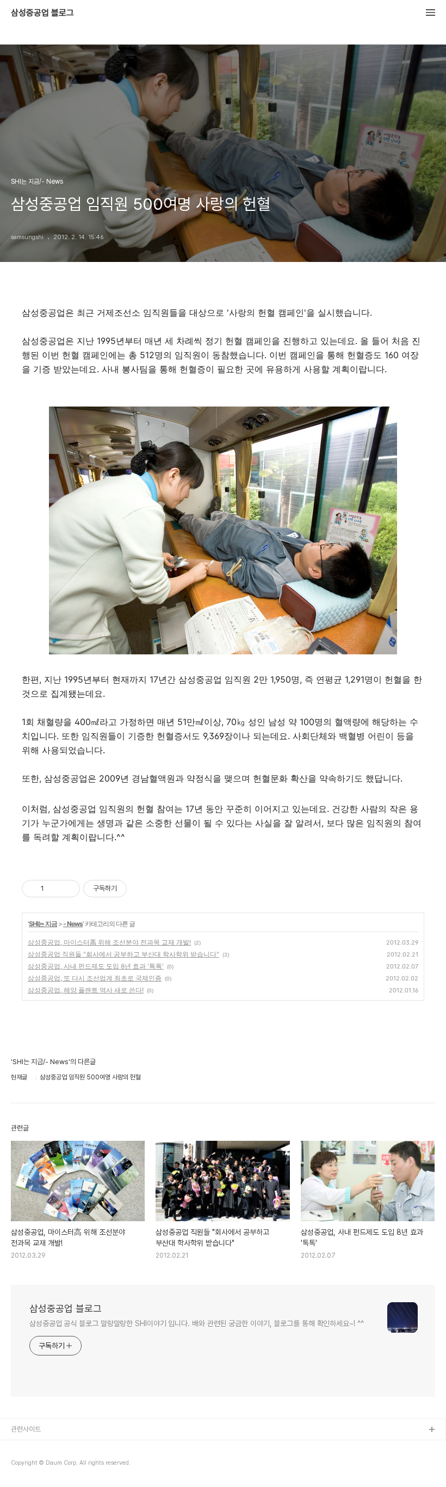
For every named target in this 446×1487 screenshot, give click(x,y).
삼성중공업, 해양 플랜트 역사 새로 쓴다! (86, 990)
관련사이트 (26, 1429)
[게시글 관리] (68, 888)
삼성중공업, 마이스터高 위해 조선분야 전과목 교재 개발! (109, 942)
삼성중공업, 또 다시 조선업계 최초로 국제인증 (95, 978)
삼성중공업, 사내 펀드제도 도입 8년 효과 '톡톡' (96, 966)
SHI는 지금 (43, 924)
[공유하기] (54, 888)
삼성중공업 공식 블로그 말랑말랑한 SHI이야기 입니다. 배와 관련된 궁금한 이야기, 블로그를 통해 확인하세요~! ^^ (196, 1323)
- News (73, 924)
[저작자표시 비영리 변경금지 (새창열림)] (141, 888)
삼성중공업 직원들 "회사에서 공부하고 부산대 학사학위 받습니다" (123, 954)
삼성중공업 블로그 (42, 13)
